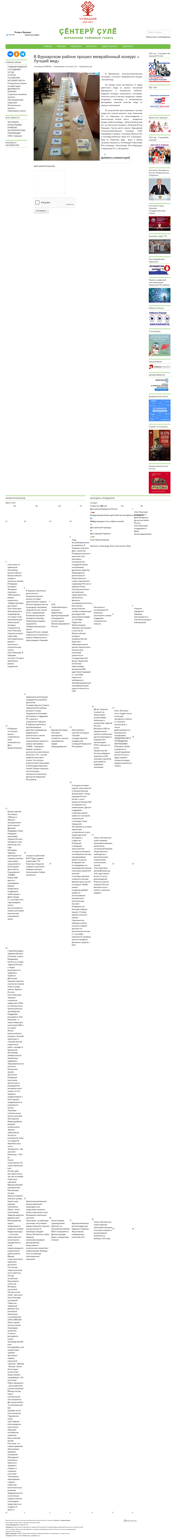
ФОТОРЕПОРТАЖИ (16, 130)
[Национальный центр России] (159, 482)
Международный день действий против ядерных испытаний (117, 515)
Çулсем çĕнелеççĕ (15, 1388)
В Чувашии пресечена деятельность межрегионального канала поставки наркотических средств (36, 596)
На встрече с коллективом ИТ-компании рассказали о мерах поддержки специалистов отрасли (103, 615)
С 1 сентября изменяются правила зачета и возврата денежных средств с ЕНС (81, 939)
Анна (112, 546)
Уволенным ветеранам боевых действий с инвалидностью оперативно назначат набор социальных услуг (37, 1207)
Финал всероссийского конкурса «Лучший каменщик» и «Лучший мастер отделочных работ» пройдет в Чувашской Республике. (16, 1042)
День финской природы (100, 527)
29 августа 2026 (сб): (98, 506)
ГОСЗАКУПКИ (14, 78)
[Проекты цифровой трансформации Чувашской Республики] (159, 295)
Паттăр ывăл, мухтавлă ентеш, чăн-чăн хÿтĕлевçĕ (15, 1174)
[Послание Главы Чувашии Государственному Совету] (159, 223)
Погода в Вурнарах (22, 32)
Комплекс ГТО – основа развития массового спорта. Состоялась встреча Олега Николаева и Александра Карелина (37, 760)
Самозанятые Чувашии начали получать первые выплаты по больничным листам (81, 926)
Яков (128, 546)
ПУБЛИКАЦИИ (14, 133)
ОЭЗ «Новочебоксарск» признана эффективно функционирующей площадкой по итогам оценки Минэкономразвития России (60, 615)
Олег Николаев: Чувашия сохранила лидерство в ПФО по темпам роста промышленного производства (15, 1003)
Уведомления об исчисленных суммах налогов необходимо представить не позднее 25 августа (15, 1501)
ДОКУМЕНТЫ (14, 89)
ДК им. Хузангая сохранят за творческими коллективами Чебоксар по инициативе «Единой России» (103, 717)
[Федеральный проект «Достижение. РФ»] (159, 410)
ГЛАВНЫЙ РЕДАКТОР (17, 67)
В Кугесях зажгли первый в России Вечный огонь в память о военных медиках (102, 887)
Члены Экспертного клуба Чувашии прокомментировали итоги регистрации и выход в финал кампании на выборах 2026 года (103, 1230)
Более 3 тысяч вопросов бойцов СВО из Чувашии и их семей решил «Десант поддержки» (82, 805)
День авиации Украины (100, 533)
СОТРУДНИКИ (14, 69)
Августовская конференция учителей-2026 (78, 1234)
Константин (120, 546)
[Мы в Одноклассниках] (16, 54)
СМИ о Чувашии (15, 136)
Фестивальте (13, 1119)
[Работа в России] (159, 318)
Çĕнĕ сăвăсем (13, 1421)
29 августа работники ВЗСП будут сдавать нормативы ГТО (35, 858)
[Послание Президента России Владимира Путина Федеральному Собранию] (159, 189)
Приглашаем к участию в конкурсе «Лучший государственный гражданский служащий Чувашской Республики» (81, 738)
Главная (47, 46)
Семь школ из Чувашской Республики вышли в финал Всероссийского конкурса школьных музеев (15, 572)
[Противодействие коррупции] (159, 269)
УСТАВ (11, 72)
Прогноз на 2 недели (32, 35)
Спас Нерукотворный (99, 540)
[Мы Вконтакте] (10, 54)
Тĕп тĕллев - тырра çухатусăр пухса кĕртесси (15, 1270)
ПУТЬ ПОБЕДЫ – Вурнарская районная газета (88, 34)
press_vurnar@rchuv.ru (33, 1536)
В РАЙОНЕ (12, 127)
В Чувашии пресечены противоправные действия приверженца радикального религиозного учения (36, 730)
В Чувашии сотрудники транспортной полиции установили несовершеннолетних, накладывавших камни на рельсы (82, 851)
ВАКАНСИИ (128, 46)
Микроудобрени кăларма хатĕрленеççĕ (15, 1124)
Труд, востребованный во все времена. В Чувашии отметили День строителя (80, 545)
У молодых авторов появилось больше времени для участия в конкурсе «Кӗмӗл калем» (81, 882)
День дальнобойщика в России (103, 509)
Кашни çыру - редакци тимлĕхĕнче (13, 1204)
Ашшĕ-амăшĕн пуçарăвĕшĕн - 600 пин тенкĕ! (15, 1378)
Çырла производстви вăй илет (15, 1342)
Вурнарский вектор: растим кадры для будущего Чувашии (80, 1226)
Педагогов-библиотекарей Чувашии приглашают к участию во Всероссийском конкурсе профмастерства (81, 630)
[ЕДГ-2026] (159, 101)
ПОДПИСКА (76, 46)
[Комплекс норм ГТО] (159, 246)
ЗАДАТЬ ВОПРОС (110, 46)
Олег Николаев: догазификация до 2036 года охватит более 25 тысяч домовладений (102, 873)
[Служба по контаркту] (159, 445)
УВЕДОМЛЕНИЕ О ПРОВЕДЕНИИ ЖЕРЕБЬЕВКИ (122, 741)
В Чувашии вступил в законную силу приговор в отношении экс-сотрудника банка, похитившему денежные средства (81, 561)
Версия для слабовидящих (158, 37)
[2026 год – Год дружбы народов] (159, 154)
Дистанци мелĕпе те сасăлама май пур (15, 1405)
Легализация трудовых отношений (13, 1452)
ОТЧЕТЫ (12, 75)
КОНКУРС (12, 91)
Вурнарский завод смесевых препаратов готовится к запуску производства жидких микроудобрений (59, 738)
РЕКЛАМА (61, 46)
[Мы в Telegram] (23, 54)
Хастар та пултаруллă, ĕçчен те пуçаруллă (16, 1138)
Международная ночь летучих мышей (107, 521)
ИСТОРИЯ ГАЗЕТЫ (16, 80)
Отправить (41, 211)
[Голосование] (159, 345)
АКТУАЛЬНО (13, 122)
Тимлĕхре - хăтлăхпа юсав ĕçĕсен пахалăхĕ (15, 1113)
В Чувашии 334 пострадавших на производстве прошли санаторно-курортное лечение (81, 868)
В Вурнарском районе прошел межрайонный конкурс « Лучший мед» (86, 58)
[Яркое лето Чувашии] (159, 126)
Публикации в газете (17, 111)
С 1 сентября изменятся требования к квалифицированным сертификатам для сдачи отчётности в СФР (81, 683)
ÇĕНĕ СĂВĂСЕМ (14, 1320)
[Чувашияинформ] (159, 367)
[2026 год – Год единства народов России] (159, 70)
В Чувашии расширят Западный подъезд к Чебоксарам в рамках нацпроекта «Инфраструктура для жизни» (15, 595)
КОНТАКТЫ (91, 46)
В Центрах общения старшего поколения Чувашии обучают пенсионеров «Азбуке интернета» (35, 869)
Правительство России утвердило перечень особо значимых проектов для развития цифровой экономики (102, 758)
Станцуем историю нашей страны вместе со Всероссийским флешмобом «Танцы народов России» (81, 791)
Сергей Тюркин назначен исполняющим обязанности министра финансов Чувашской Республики (37, 774)
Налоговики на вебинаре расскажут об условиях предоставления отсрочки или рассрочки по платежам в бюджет (37, 1226)
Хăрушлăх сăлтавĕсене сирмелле (13, 1433)
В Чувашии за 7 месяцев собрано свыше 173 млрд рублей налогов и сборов (79, 912)
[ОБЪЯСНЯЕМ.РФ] (159, 384)
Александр (104, 546)
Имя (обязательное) (44, 166)
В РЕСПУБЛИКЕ (15, 125)
